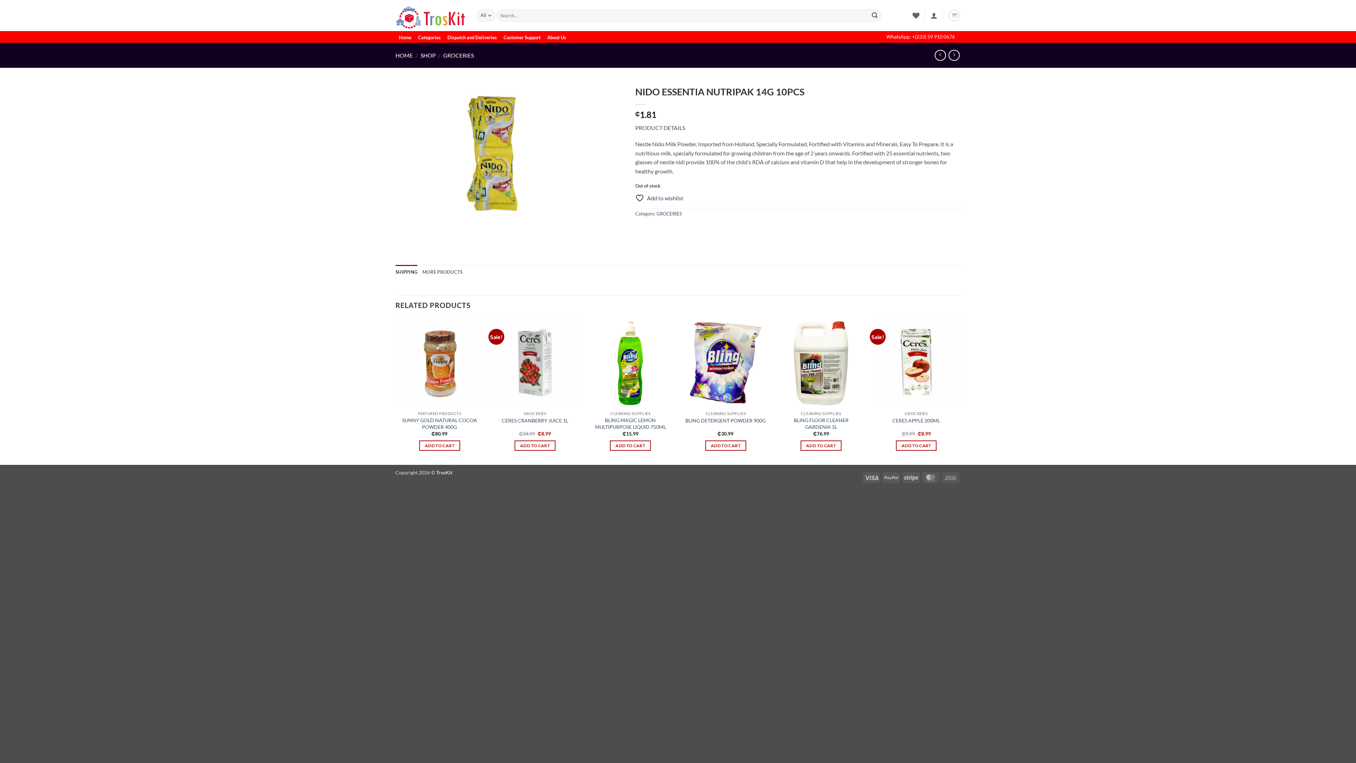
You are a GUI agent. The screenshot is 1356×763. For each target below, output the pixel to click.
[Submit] (875, 16)
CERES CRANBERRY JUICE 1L (535, 421)
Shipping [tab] (406, 272)
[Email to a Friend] (667, 229)
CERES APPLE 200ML (916, 421)
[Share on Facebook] (642, 229)
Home (405, 37)
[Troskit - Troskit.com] (431, 15)
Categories (429, 37)
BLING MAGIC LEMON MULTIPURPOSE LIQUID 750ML (630, 423)
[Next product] (940, 55)
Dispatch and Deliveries (472, 37)
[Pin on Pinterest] (680, 229)
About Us (556, 37)
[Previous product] (953, 55)
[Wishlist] (916, 15)
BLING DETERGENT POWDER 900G (725, 421)
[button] (934, 15)
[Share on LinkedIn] (692, 229)
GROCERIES (458, 55)
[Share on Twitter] (654, 229)
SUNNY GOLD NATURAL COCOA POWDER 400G (439, 423)
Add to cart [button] (439, 445)
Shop (428, 55)
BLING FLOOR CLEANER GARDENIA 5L (821, 423)
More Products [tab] (442, 272)
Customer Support (522, 37)
